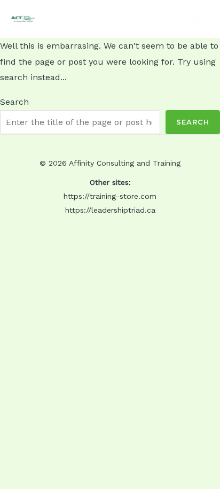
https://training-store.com (110, 196)
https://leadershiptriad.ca (110, 210)
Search (14, 102)
